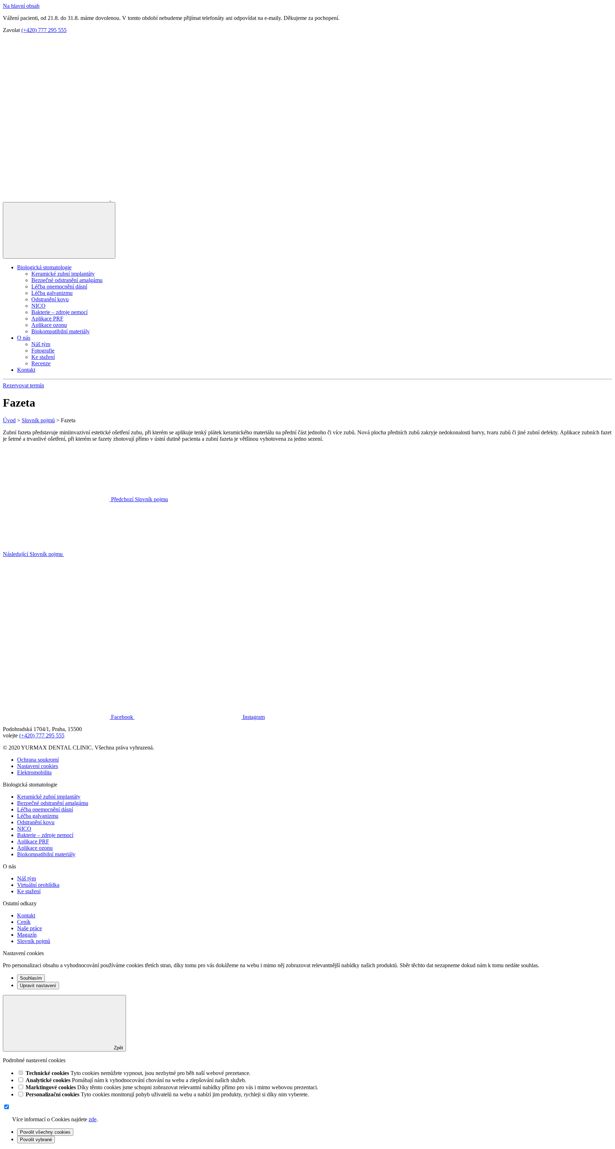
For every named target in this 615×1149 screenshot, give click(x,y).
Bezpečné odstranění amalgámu (66, 280)
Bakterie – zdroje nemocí (59, 312)
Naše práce (29, 928)
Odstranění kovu (50, 299)
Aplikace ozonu (49, 325)
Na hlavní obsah (21, 6)
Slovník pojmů (38, 420)
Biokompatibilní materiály (60, 331)
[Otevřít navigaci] (59, 230)
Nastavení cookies (37, 766)
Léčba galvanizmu (52, 293)
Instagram (253, 717)
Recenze (41, 363)
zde (92, 1119)
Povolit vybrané (36, 1139)
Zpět (117, 1047)
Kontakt (26, 370)
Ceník (24, 922)
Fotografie (42, 351)
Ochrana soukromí (38, 760)
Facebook (122, 717)
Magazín (27, 935)
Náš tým (40, 344)
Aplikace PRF (47, 319)
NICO (38, 306)
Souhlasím (31, 978)
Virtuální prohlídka (38, 885)
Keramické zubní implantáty (63, 274)
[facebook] (57, 199)
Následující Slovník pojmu (33, 554)
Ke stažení (43, 357)
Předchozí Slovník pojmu (139, 499)
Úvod (9, 420)
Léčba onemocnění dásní (59, 287)
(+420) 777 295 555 (44, 30)
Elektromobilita (34, 772)
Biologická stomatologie (44, 267)
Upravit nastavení (38, 985)
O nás (23, 338)
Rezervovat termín (23, 385)
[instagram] (164, 199)
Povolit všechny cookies (45, 1132)
